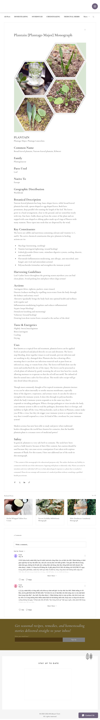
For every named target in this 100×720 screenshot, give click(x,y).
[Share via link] (29, 482)
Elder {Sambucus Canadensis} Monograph (80, 519)
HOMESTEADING (21, 16)
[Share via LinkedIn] (24, 482)
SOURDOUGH (37, 16)
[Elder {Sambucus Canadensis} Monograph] (82, 507)
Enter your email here (21, 636)
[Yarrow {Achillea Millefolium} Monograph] (50, 507)
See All (94, 495)
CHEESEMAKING (53, 16)
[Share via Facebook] (15, 482)
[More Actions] (85, 556)
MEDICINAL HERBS (72, 16)
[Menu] (95, 6)
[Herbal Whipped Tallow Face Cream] (18, 507)
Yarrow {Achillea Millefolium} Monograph (48, 519)
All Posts (7, 16)
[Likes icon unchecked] (20, 579)
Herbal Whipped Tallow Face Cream (17, 519)
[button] (93, 16)
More (85, 16)
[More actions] (85, 29)
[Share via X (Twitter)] (20, 482)
